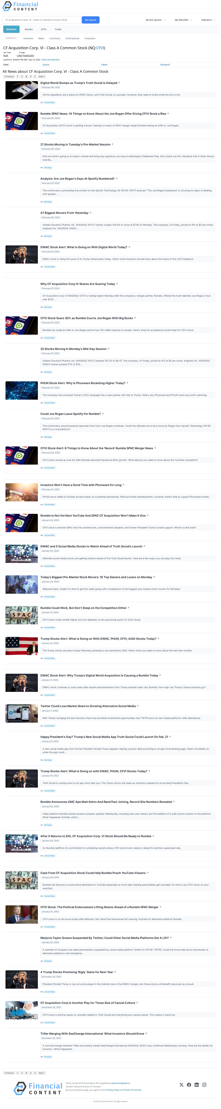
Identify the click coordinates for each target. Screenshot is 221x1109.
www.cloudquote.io (120, 1083)
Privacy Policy (112, 1089)
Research (165, 64)
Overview (28, 38)
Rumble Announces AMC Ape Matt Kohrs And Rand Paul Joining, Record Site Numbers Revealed (107, 801)
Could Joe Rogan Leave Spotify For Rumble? (72, 414)
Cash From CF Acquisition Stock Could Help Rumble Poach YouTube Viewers (94, 873)
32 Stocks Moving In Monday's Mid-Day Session (75, 349)
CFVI (100, 47)
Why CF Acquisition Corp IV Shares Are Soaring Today (79, 284)
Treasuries (89, 38)
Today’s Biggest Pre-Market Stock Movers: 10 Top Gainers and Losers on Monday (97, 577)
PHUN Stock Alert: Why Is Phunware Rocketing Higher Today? (84, 383)
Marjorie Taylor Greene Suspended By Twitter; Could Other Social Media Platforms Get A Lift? (106, 938)
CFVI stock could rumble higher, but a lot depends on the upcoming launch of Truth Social (92, 619)
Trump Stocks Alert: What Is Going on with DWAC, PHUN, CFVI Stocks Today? (95, 771)
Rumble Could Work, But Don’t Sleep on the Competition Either (85, 608)
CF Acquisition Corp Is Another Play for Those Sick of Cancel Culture (89, 1003)
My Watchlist (181, 19)
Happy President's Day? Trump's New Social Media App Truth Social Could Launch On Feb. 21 (105, 737)
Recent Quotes (154, 19)
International (72, 38)
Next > (42, 76)
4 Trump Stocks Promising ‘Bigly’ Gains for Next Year (78, 972)
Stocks (29, 29)
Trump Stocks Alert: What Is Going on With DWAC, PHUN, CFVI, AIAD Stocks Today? (100, 638)
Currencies (54, 38)
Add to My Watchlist (50, 59)
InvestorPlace (49, 102)
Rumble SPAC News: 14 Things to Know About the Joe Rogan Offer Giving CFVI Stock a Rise (104, 113)
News (41, 38)
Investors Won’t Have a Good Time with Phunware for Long (82, 485)
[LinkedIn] (196, 1088)
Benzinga (47, 167)
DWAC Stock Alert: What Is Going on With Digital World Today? (85, 247)
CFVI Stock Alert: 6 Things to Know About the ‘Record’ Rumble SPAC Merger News (98, 448)
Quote (46, 64)
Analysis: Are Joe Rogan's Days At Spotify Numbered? (79, 178)
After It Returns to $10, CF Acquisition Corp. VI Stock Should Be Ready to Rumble (97, 836)
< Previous (9, 76)
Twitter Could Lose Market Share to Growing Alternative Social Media (89, 706)
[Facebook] (189, 1088)
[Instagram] (204, 1088)
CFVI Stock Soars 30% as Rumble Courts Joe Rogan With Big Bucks (88, 318)
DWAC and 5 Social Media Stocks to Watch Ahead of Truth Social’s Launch (92, 546)
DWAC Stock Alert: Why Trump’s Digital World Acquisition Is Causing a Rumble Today (100, 675)
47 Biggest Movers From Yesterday (66, 212)
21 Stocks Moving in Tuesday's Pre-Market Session (77, 144)
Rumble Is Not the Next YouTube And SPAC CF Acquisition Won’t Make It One (94, 515)
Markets (11, 29)
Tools (58, 29)
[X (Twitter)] (181, 1088)
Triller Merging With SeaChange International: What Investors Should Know (93, 1033)
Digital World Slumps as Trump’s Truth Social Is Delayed (80, 83)
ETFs (43, 29)
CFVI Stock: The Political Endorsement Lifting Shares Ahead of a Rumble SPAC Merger (100, 907)
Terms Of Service (132, 1089)
